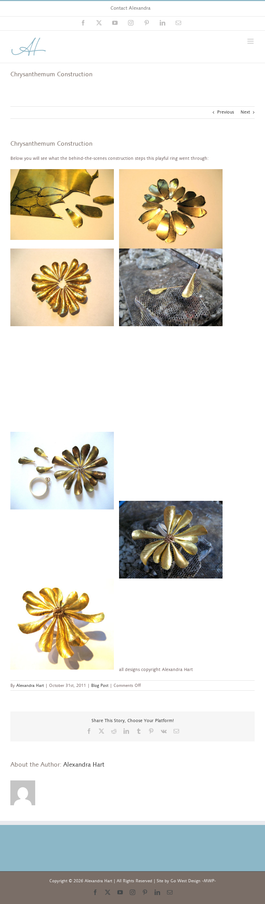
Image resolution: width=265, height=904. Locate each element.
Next (245, 112)
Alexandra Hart (30, 685)
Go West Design (185, 881)
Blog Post (99, 685)
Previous (225, 112)
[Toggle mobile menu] (251, 41)
